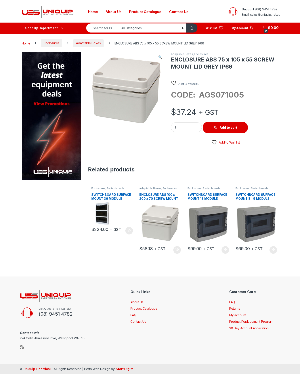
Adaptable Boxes (88, 43)
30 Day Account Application (249, 328)
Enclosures (51, 43)
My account (237, 315)
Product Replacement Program (251, 321)
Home (93, 12)
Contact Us (178, 12)
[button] (160, 57)
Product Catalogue (145, 12)
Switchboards (115, 188)
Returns (234, 308)
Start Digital (125, 369)
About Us (113, 12)
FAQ (133, 315)
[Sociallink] (22, 347)
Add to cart (228, 127)
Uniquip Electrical (37, 369)
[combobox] (102, 28)
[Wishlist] (214, 28)
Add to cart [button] (129, 230)
